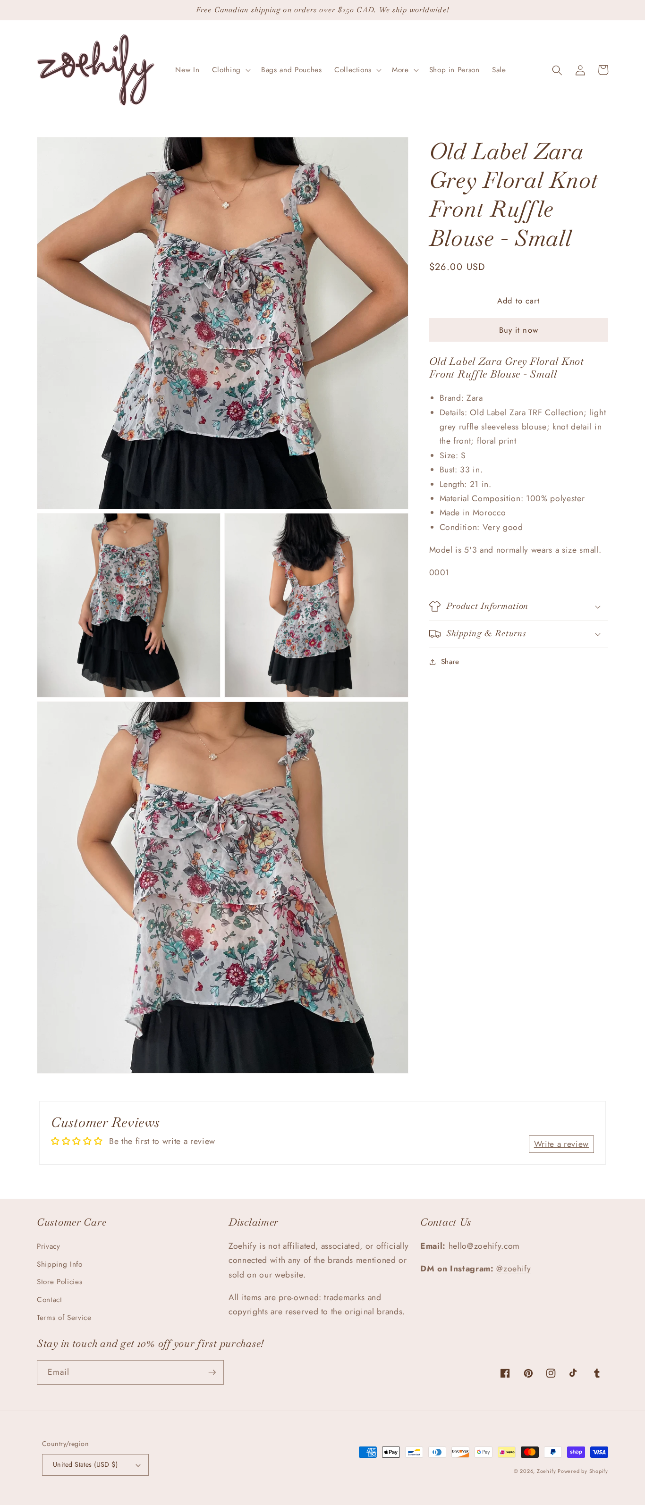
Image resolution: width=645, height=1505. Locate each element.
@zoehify (513, 1268)
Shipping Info (60, 1264)
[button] (230, 70)
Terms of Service (64, 1317)
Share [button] (450, 661)
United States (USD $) (85, 1464)
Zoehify (547, 1471)
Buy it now (518, 330)
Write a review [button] (561, 1144)
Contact (49, 1300)
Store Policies (59, 1282)
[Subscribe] (212, 1372)
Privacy (48, 1246)
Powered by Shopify (583, 1471)
